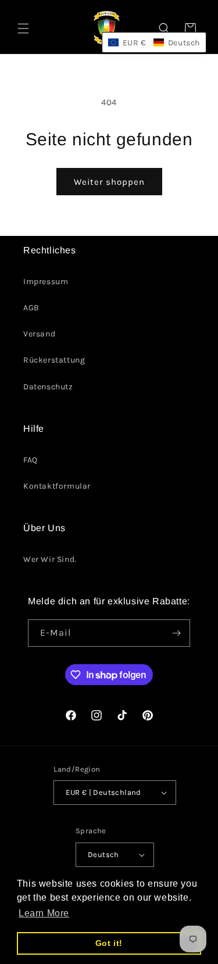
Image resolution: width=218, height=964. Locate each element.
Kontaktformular (57, 486)
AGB (31, 308)
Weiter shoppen (109, 182)
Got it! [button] (109, 943)
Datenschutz (48, 387)
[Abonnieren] (177, 633)
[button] (23, 28)
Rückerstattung (54, 360)
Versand (39, 334)
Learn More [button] (44, 913)
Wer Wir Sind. (50, 559)
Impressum (45, 281)
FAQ (30, 460)
